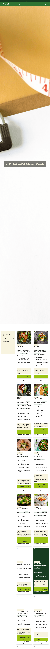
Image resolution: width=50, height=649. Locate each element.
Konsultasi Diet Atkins (24, 376)
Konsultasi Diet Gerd (24, 486)
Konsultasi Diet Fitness (41, 589)
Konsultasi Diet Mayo (24, 432)
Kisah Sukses (28, 4)
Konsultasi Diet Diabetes (41, 431)
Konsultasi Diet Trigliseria (24, 540)
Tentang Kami (45, 4)
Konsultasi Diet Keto (41, 376)
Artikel (34, 4)
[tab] (8, 335)
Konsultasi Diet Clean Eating (24, 638)
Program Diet (20, 4)
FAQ (39, 4)
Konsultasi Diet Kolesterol (41, 485)
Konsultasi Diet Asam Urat (41, 540)
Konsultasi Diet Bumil (40, 639)
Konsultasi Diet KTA (24, 589)
